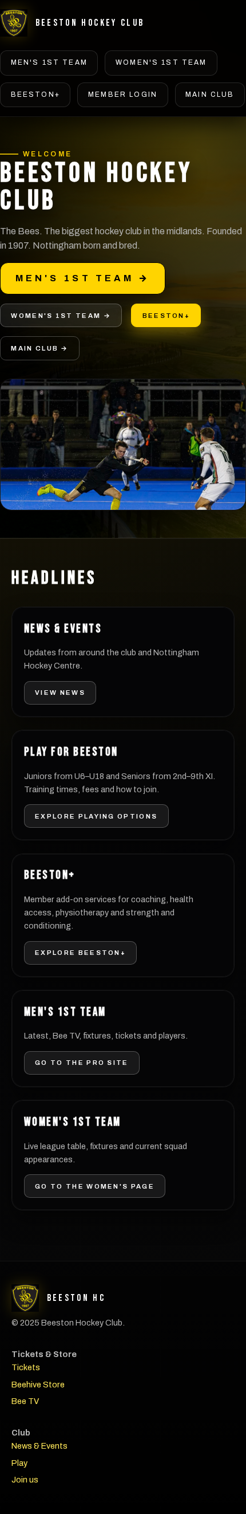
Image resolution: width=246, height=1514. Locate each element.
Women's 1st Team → (60, 315)
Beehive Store (38, 1384)
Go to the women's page (94, 1186)
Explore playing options (96, 816)
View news (60, 692)
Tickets (25, 1367)
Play (19, 1463)
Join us (24, 1479)
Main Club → (39, 348)
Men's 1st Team (49, 62)
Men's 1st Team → (82, 278)
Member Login (122, 95)
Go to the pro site (81, 1062)
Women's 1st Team (161, 62)
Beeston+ (35, 95)
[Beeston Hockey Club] (13, 23)
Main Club (209, 95)
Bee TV (25, 1401)
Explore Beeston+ (80, 952)
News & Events (39, 1445)
